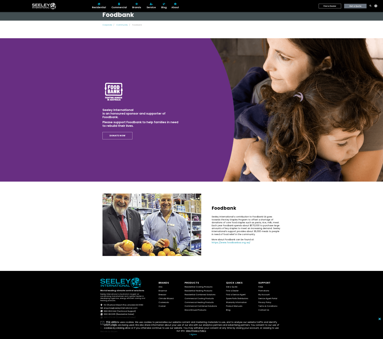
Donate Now (118, 135)
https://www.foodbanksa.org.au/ (231, 242)
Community (122, 25)
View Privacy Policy (196, 330)
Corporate (107, 25)
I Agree (193, 334)
